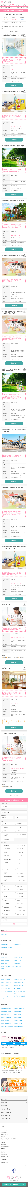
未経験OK (6, 900)
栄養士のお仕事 (4, 1163)
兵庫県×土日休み (17, 1014)
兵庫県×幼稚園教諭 (18, 958)
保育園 (5, 880)
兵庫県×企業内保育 (18, 988)
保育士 (5, 823)
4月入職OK (6, 903)
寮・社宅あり (7, 910)
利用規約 (3, 1153)
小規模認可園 (7, 849)
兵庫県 (18, 7)
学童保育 (19, 859)
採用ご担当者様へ (5, 1140)
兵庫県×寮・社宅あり (18, 1023)
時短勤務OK (19, 907)
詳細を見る (14, 85)
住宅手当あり (20, 886)
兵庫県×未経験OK (18, 1017)
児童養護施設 (20, 873)
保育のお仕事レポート (5, 1146)
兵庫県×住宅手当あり (6, 1008)
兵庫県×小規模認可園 (6, 982)
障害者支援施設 (20, 876)
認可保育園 (6, 845)
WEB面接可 (6, 914)
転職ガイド (3, 1144)
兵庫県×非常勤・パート (6, 947)
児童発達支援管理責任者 (21, 835)
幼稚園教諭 (19, 823)
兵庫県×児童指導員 (18, 966)
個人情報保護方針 (5, 1154)
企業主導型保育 (7, 859)
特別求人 (6, 886)
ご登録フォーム (4, 1134)
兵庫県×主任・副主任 (18, 960)
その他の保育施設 (21, 880)
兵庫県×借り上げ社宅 (6, 1011)
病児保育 (19, 868)
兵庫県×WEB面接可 (18, 1026)
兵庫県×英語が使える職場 (7, 1026)
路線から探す (22, 7)
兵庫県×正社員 (4, 944)
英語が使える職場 (21, 910)
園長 (5, 830)
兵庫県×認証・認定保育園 (19, 979)
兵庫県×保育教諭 (5, 960)
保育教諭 (6, 827)
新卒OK (5, 893)
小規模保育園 (20, 896)
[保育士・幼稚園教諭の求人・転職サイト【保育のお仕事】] (6, 2)
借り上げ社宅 (20, 889)
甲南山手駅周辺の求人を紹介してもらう (14, 1184)
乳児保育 (19, 900)
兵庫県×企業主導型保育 (6, 991)
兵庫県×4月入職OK (18, 1020)
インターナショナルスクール (8, 868)
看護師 (18, 830)
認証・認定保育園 (21, 845)
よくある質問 (4, 1132)
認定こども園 (20, 849)
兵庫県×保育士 (4, 958)
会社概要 (3, 1151)
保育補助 (6, 835)
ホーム (2, 1128)
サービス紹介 (4, 1130)
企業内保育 (19, 856)
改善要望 (3, 1136)
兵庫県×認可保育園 (5, 979)
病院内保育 (6, 856)
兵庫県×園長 (4, 963)
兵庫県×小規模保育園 (6, 1017)
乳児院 (5, 873)
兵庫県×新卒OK (17, 1011)
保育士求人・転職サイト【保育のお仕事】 (7, 7)
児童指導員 (6, 839)
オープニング (20, 903)
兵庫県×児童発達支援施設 (19, 996)
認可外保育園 (20, 852)
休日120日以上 (20, 893)
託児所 (18, 863)
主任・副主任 (20, 827)
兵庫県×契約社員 (17, 944)
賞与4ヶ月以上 (7, 889)
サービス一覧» (23, 1165)
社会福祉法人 (7, 907)
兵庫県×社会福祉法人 (6, 1023)
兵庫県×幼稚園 (4, 985)
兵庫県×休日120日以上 (6, 1014)
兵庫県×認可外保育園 (18, 985)
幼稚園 (5, 852)
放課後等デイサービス (8, 863)
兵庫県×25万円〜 (5, 934)
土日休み (6, 896)
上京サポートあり (21, 914)
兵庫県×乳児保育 (5, 1020)
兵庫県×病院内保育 (5, 988)
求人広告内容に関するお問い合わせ (8, 1138)
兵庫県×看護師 (17, 963)
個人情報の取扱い (5, 1156)
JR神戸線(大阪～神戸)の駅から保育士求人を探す (12, 27)
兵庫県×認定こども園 (18, 982)
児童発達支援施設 (8, 876)
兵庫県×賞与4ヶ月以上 (19, 1008)
